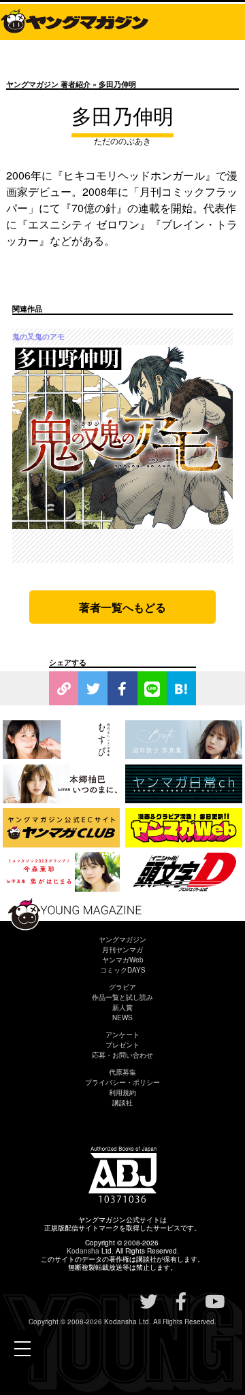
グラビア (122, 987)
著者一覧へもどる (122, 607)
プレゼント (122, 1044)
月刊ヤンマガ (122, 949)
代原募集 (122, 1072)
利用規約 (122, 1092)
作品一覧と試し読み (122, 997)
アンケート (122, 1034)
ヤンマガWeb (123, 959)
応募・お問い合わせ (122, 1055)
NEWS (122, 1017)
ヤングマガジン (122, 939)
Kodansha (83, 1251)
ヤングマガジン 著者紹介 (48, 84)
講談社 (122, 1102)
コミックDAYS (123, 970)
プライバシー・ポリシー (122, 1082)
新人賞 (122, 1007)
